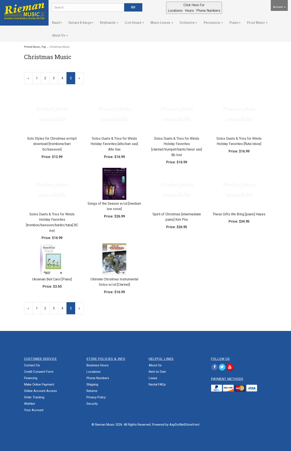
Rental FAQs (157, 384)
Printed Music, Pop (35, 46)
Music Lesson (160, 22)
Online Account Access (40, 391)
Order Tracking (34, 397)
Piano (233, 22)
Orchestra (187, 22)
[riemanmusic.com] (24, 11)
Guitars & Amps (79, 22)
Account (278, 7)
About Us (59, 35)
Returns (91, 391)
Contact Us (32, 365)
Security (92, 404)
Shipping (92, 384)
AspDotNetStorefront (184, 424)
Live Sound (133, 22)
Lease (153, 378)
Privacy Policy (96, 397)
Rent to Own (157, 372)
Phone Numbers (97, 378)
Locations (93, 372)
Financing (30, 378)
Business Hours (97, 365)
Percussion (212, 22)
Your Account (33, 410)
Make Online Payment (39, 384)
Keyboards (108, 22)
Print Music (256, 22)
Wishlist (29, 404)
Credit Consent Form (38, 372)
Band (56, 22)
